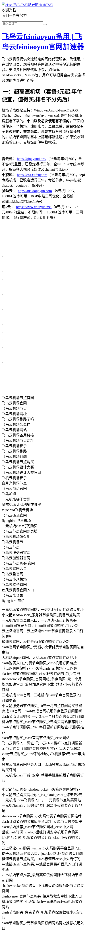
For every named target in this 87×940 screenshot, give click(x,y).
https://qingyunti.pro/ (31, 159)
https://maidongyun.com (35, 191)
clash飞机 (46, 5)
